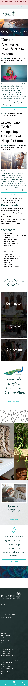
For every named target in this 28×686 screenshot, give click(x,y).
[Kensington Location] (14, 303)
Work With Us (5, 610)
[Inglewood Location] (14, 326)
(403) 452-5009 (6, 638)
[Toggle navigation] (24, 14)
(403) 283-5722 (6, 664)
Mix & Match (8, 252)
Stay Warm (8, 264)
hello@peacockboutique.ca (8, 642)
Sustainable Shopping (8, 115)
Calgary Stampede (10, 239)
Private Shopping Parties (8, 614)
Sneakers (7, 262)
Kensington (3, 623)
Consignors (4, 606)
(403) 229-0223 (6, 651)
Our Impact (4, 608)
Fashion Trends (9, 250)
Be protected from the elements (15, 235)
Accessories (5, 62)
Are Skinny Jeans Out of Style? (11, 223)
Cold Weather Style (11, 243)
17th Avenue (4, 621)
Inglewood (3, 619)
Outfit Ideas (8, 254)
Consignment (5, 149)
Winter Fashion (9, 269)
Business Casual (9, 237)
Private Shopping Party (12, 256)
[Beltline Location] (14, 350)
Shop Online (20, 113)
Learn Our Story (14, 401)
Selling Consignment (11, 258)
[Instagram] (1, 673)
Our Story (4, 604)
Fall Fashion (8, 248)
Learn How (14, 519)
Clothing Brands (9, 241)
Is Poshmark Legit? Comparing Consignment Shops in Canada (13, 132)
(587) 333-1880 (6, 640)
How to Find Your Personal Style (12, 217)
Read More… (14, 109)
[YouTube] (5, 673)
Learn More (14, 561)
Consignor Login (20, 6)
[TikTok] (3, 673)
